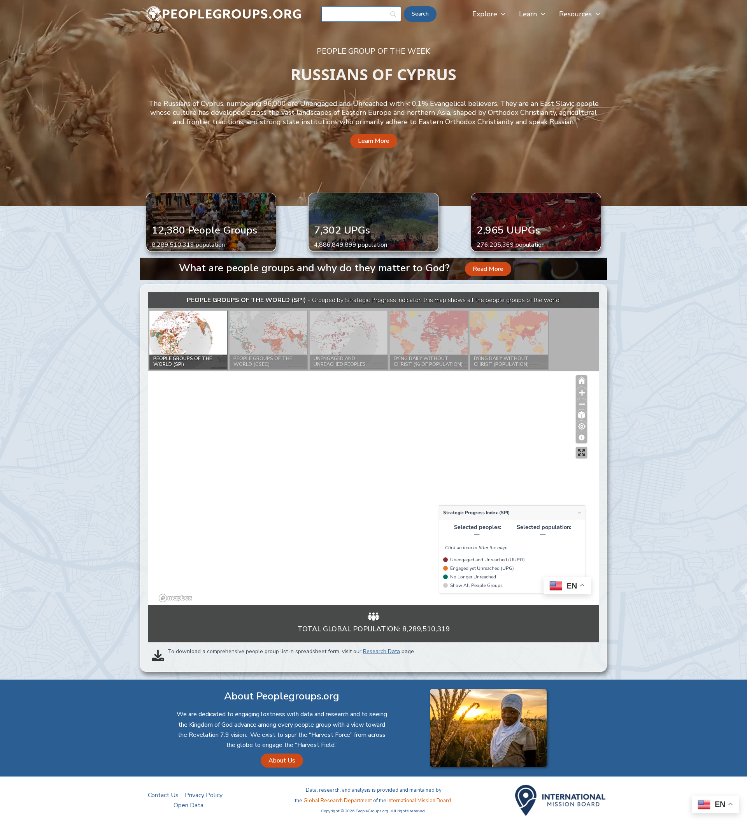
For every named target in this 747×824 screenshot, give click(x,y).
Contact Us (163, 795)
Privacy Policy (204, 795)
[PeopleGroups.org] (224, 13)
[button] (501, 14)
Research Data (381, 651)
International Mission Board (419, 800)
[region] (373, 448)
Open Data (188, 805)
